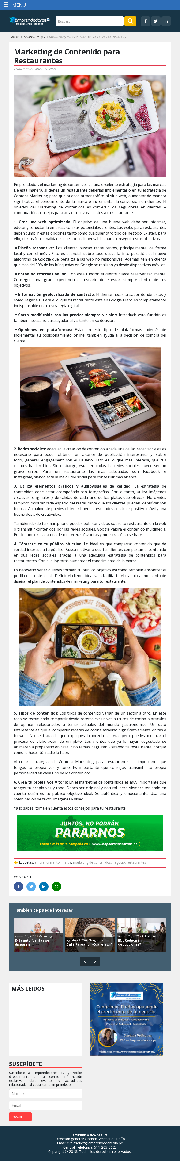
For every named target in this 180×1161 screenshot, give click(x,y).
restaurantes (136, 862)
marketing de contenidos (92, 862)
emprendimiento (47, 862)
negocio (119, 862)
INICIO (14, 37)
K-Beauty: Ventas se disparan (32, 942)
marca (66, 862)
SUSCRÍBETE (20, 1117)
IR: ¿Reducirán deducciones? (130, 942)
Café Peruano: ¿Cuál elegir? (90, 944)
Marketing (32, 37)
